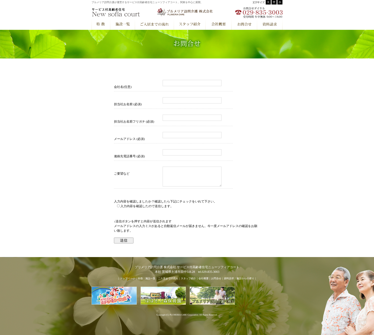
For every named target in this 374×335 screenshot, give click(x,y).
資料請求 (229, 278)
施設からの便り (245, 278)
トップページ (127, 278)
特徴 (140, 278)
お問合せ (216, 278)
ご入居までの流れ (168, 278)
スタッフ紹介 (188, 278)
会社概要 (203, 278)
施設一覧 (150, 278)
